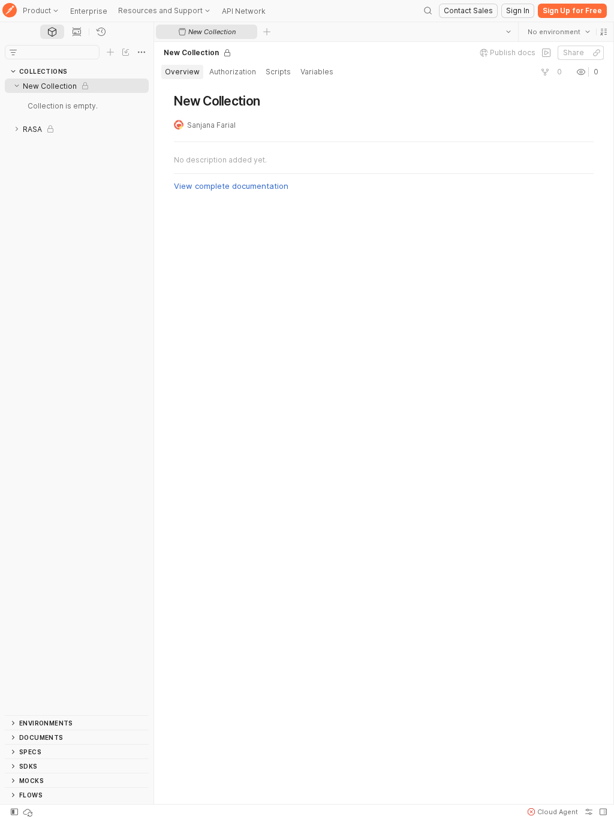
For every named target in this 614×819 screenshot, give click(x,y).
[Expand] (17, 129)
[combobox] (558, 31)
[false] (545, 53)
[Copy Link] (596, 53)
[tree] (77, 397)
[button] (603, 31)
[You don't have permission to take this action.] (267, 32)
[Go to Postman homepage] (9, 11)
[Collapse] (17, 86)
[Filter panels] (13, 52)
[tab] (52, 32)
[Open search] (428, 11)
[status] (29, 812)
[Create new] (110, 52)
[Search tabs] (508, 32)
